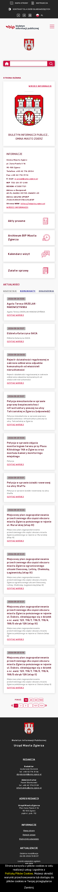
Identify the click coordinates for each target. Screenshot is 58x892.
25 (31, 700)
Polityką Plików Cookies (19, 873)
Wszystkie (10, 291)
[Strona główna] (7, 63)
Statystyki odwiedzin (29, 839)
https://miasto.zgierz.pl (33, 203)
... (30, 706)
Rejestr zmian (29, 835)
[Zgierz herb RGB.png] (29, 44)
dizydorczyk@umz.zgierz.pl (29, 774)
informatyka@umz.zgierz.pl (29, 788)
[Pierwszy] (12, 706)
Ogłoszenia (46, 291)
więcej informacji (40, 86)
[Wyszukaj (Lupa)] (50, 63)
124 (41, 706)
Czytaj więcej (15, 315)
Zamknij (29, 887)
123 (35, 706)
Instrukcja (42, 3)
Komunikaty (28, 291)
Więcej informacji (17, 207)
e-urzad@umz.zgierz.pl (26, 179)
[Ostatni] (45, 706)
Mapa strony (21, 3)
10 (26, 700)
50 (36, 700)
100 (41, 700)
